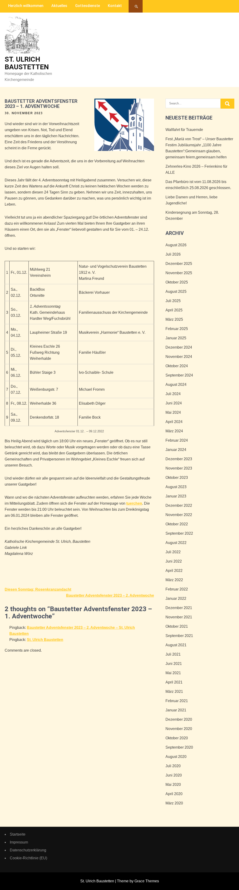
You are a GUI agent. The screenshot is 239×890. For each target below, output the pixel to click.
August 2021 (175, 645)
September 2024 (179, 375)
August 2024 (175, 385)
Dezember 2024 (178, 347)
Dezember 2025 (178, 264)
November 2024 (178, 357)
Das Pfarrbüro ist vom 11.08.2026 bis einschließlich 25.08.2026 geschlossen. (198, 185)
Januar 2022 (175, 598)
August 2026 (175, 245)
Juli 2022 (173, 552)
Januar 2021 (175, 710)
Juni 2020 (173, 775)
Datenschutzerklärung (28, 850)
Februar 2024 (176, 440)
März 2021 (174, 691)
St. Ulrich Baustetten (27, 63)
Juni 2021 (173, 664)
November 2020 (178, 729)
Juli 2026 (173, 254)
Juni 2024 (173, 403)
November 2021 (178, 617)
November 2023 (178, 468)
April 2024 (174, 422)
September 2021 (179, 636)
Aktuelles (59, 5)
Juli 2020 (173, 766)
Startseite (17, 834)
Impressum (19, 842)
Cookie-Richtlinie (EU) (28, 858)
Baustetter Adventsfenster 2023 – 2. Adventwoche (110, 595)
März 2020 (174, 803)
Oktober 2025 (176, 282)
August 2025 (175, 291)
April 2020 (174, 794)
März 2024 (174, 431)
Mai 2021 (173, 673)
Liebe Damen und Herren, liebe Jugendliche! (191, 200)
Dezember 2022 (178, 505)
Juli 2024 (173, 394)
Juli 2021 (173, 654)
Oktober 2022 (176, 524)
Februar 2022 (176, 589)
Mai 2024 (173, 412)
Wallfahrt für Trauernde (184, 130)
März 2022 (174, 580)
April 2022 (174, 571)
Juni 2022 (173, 561)
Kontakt (115, 5)
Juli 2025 (173, 301)
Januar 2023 (175, 496)
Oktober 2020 (176, 738)
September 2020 (179, 747)
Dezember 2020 (178, 719)
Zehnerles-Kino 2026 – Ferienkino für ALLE (196, 169)
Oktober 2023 (176, 478)
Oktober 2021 (176, 626)
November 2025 (178, 273)
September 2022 (179, 533)
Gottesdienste (87, 5)
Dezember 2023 (178, 459)
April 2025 (174, 310)
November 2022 (178, 515)
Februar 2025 (176, 329)
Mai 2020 (173, 785)
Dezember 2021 (178, 608)
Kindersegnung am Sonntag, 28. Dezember (192, 215)
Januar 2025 (175, 338)
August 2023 (175, 487)
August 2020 (175, 757)
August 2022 (175, 543)
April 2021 (174, 682)
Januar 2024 (175, 450)
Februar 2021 (176, 701)
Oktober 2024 (176, 366)
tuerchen (134, 503)
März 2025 (174, 319)
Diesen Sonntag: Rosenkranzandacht (38, 589)
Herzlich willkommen (25, 5)
